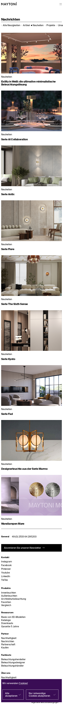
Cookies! (23, 683)
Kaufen (5, 647)
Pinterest (6, 569)
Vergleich (6, 605)
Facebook (6, 565)
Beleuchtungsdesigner (13, 662)
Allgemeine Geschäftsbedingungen (44, 702)
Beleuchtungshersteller (13, 659)
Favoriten (6, 602)
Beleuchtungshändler (12, 665)
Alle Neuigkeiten (11, 25)
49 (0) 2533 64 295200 (24, 536)
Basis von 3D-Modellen (13, 617)
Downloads (7, 623)
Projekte (50, 25)
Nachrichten (7, 641)
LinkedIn (5, 576)
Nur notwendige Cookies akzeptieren (39, 694)
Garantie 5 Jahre (10, 626)
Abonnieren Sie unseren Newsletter (22, 547)
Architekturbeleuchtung (13, 598)
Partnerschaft (8, 644)
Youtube (5, 572)
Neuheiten (38, 25)
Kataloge (6, 620)
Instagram (6, 561)
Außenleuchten (9, 595)
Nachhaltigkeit (8, 638)
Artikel (26, 25)
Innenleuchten (8, 592)
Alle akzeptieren (11, 694)
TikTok (4, 580)
